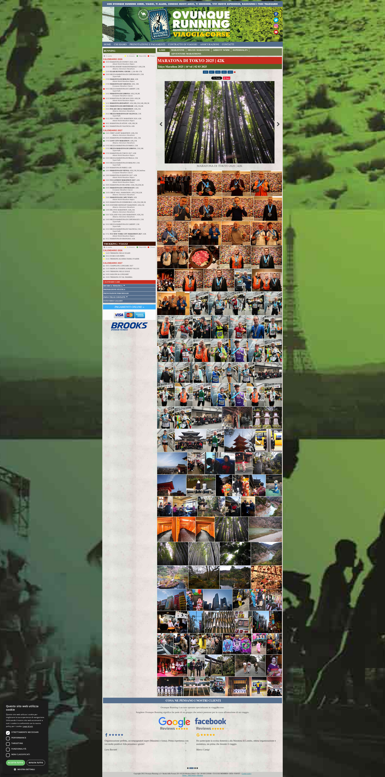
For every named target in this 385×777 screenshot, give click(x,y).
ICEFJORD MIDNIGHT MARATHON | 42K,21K (127, 205)
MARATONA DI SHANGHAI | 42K (122, 239)
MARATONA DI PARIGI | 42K (121, 168)
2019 (205, 72)
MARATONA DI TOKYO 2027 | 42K (123, 153)
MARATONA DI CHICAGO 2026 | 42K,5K (125, 98)
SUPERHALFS (240, 50)
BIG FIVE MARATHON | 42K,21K (122, 210)
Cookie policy (246, 773)
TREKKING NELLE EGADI (120, 253)
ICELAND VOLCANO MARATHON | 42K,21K (127, 215)
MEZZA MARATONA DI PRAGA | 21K (124, 158)
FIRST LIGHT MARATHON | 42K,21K (124, 133)
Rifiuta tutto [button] (36, 762)
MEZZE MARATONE (199, 50)
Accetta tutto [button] (15, 762)
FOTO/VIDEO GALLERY (113, 301)
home (107, 44)
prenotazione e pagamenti (147, 44)
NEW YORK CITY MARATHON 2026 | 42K (125, 118)
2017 (212, 72)
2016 (218, 72)
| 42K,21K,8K (125, 93)
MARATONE (178, 50)
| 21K (125, 114)
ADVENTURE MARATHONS (186, 54)
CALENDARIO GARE (111, 282)
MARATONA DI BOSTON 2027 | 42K (123, 175)
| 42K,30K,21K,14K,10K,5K (129, 103)
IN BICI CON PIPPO (117, 256)
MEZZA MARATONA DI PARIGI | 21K (124, 145)
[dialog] (25, 737)
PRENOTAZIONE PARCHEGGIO (116, 293)
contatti (228, 44)
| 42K (124, 79)
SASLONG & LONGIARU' (119, 274)
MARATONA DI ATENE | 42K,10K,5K (123, 123)
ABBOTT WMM (221, 50)
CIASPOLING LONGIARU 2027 (121, 266)
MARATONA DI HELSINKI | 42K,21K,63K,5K (127, 185)
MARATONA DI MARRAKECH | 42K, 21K (125, 138)
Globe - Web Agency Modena (192, 775)
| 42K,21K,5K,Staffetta (127, 170)
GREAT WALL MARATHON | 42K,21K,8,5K (126, 192)
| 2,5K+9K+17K (126, 71)
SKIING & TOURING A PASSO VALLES (124, 268)
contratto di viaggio (182, 44)
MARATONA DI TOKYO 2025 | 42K (191, 60)
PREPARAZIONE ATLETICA (114, 289)
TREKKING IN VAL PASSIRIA (121, 277)
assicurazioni (209, 44)
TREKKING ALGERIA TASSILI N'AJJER (124, 259)
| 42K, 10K (124, 84)
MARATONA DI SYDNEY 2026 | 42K (123, 62)
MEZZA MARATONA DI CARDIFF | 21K (124, 89)
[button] (188, 768)
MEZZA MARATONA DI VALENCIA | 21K (125, 229)
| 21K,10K (126, 148)
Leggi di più (28, 726)
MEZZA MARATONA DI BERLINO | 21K (125, 163)
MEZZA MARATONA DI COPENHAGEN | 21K (127, 74)
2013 (230, 72)
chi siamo (120, 44)
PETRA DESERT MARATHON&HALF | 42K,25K (127, 67)
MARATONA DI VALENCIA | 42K (122, 126)
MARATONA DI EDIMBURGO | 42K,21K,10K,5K (128, 202)
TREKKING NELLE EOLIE (120, 271)
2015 (224, 72)
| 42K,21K (125, 109)
